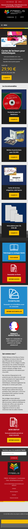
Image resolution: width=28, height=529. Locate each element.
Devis (20, 1)
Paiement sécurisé (14, 497)
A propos (14, 494)
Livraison (14, 488)
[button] (7, 77)
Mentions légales (14, 491)
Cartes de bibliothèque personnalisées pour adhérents (14, 484)
